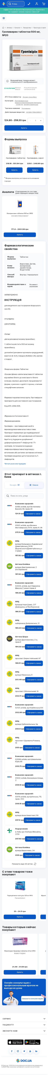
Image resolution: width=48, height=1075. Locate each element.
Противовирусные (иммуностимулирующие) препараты (28, 102)
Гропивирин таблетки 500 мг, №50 (14, 158)
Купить (24, 128)
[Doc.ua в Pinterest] (36, 1051)
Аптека (8, 27)
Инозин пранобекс (30, 97)
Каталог (16, 27)
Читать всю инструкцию (15, 464)
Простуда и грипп (38, 27)
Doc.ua (5, 1065)
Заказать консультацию (32, 999)
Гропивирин (26, 108)
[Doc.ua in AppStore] (16, 1042)
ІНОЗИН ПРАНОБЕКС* (34, 112)
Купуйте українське (31, 104)
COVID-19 (19, 104)
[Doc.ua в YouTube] (30, 1051)
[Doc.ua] (3, 3)
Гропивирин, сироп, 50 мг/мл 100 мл (35, 158)
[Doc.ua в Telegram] (24, 1051)
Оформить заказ (33, 514)
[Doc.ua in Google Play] (32, 1042)
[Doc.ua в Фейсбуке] (11, 1051)
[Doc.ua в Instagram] (17, 1051)
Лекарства (26, 27)
